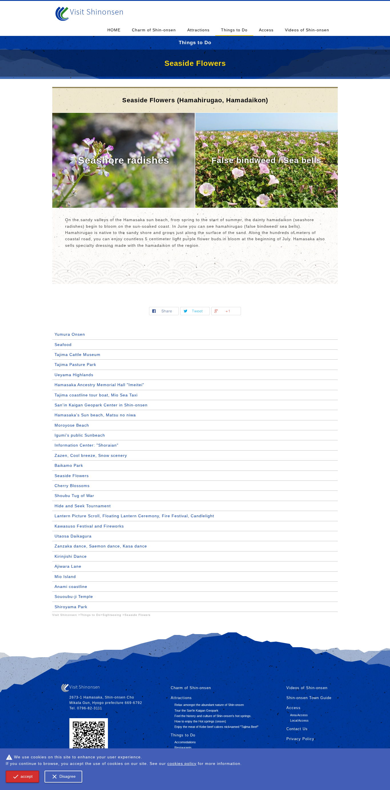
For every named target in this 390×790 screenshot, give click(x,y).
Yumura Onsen (70, 334)
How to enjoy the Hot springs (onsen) (200, 721)
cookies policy (181, 763)
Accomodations (185, 742)
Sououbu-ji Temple (74, 596)
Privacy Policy (300, 739)
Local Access (299, 720)
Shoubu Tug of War (74, 495)
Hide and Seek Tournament (83, 506)
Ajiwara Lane (68, 566)
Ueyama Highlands (74, 374)
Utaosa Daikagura (73, 536)
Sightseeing (111, 614)
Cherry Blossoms (72, 485)
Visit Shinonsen (97, 12)
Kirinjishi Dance (71, 556)
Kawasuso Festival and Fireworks (89, 526)
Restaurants (183, 747)
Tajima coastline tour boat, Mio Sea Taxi (96, 395)
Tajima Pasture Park (75, 364)
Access (266, 30)
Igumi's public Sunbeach (80, 435)
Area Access (299, 715)
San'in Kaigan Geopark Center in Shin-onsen (101, 405)
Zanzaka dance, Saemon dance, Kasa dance (101, 546)
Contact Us (297, 729)
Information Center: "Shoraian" (86, 445)
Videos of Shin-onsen (307, 30)
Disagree (63, 776)
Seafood (63, 344)
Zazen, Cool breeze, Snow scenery (91, 455)
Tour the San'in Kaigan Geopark (196, 710)
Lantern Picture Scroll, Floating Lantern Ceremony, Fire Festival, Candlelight (134, 516)
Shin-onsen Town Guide (308, 698)
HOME (113, 30)
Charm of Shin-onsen (154, 30)
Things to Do (234, 30)
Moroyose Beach (72, 425)
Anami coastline (71, 586)
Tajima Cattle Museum (77, 354)
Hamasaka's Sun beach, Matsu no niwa (95, 415)
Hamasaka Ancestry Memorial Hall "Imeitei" (99, 384)
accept (22, 776)
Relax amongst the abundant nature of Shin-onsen (209, 704)
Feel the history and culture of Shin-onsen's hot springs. (213, 716)
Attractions (198, 30)
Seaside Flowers (72, 475)
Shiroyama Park (71, 606)
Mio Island (65, 576)
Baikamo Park (69, 465)
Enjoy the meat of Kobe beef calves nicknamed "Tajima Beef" (216, 726)
